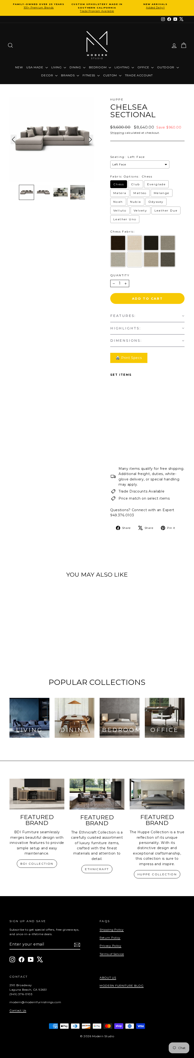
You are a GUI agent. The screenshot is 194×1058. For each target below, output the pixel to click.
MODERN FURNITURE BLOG (122, 985)
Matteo (139, 193)
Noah (118, 201)
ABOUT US (108, 977)
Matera (119, 193)
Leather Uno (124, 219)
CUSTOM (110, 75)
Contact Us (17, 1010)
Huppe (116, 99)
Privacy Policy (110, 945)
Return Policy (110, 937)
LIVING (57, 67)
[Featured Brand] (36, 794)
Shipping (117, 132)
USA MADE (35, 67)
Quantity (119, 275)
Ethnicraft (97, 869)
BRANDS (68, 75)
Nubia (135, 201)
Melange (161, 193)
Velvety (140, 210)
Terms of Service (112, 954)
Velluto (120, 210)
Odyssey (156, 201)
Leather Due (165, 210)
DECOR (47, 75)
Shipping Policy (112, 929)
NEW (19, 67)
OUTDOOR (166, 67)
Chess (118, 184)
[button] (26, 192)
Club (135, 184)
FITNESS (89, 75)
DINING (76, 67)
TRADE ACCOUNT (139, 75)
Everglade (156, 184)
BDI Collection (36, 863)
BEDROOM (98, 67)
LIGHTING (122, 67)
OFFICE (143, 67)
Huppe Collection (157, 874)
